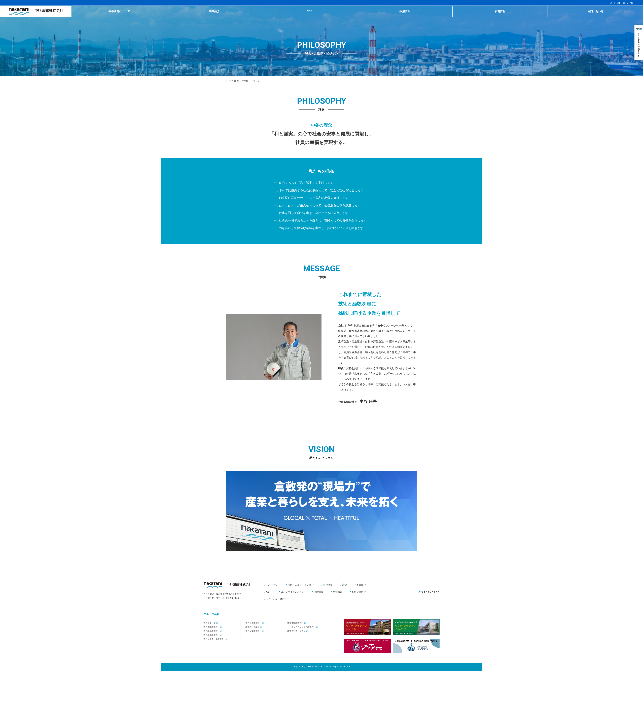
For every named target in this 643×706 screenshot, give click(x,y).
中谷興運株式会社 (211, 635)
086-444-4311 (214, 598)
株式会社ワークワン (296, 631)
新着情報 (500, 11)
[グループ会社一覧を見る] (638, 42)
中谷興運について (119, 11)
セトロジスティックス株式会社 (301, 627)
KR (631, 3)
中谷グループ (209, 623)
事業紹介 (214, 11)
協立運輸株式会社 (295, 623)
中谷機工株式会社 (211, 631)
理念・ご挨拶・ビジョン (301, 584)
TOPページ (272, 584)
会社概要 (328, 584)
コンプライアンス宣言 (309, 18)
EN (618, 3)
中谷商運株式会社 (253, 623)
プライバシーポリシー (278, 598)
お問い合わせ (595, 11)
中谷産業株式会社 (253, 631)
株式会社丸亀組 (252, 627)
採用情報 (405, 11)
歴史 (119, 18)
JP (611, 3)
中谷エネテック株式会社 (214, 639)
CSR (310, 11)
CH (624, 3)
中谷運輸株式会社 (211, 627)
